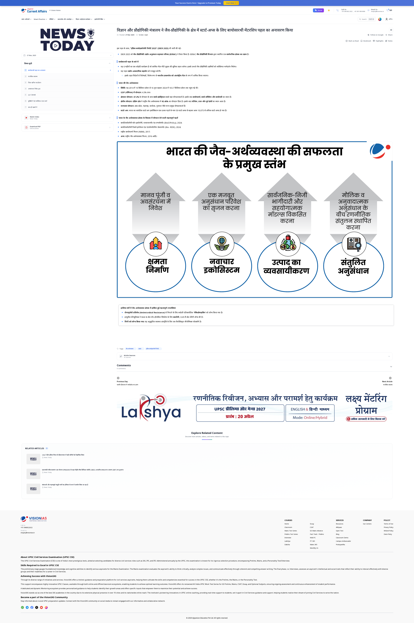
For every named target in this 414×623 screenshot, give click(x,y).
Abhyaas (339, 527)
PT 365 (312, 541)
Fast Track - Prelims (317, 534)
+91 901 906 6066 (359, 11)
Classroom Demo (342, 538)
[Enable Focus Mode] (391, 30)
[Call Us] (338, 10)
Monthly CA (314, 548)
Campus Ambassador (343, 541)
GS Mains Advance (316, 531)
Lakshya (287, 541)
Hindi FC (313, 538)
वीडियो (51, 19)
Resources (339, 524)
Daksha (287, 545)
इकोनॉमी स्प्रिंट (99, 19)
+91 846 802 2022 (347, 11)
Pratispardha (340, 545)
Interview (288, 538)
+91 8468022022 (26, 527)
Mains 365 (313, 545)
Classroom (288, 527)
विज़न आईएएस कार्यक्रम (83, 19)
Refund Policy (388, 531)
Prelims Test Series (291, 534)
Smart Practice (39, 19)
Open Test (339, 531)
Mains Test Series (291, 531)
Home (287, 524)
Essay (312, 524)
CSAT (312, 527)
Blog (337, 534)
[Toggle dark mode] (328, 10)
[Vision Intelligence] (380, 19)
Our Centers (367, 524)
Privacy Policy (388, 527)
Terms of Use (388, 524)
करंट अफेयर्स (25, 19)
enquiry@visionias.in (28, 533)
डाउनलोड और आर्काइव (64, 19)
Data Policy (388, 534)
